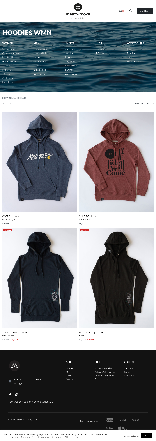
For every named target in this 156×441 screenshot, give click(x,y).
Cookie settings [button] (131, 435)
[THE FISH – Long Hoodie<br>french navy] (39, 278)
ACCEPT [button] (146, 435)
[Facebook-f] (10, 395)
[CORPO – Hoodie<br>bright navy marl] (39, 162)
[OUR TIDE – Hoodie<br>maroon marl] (116, 162)
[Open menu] (4, 11)
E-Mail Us (40, 379)
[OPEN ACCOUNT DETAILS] (130, 11)
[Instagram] (16, 395)
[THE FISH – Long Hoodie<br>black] (116, 278)
